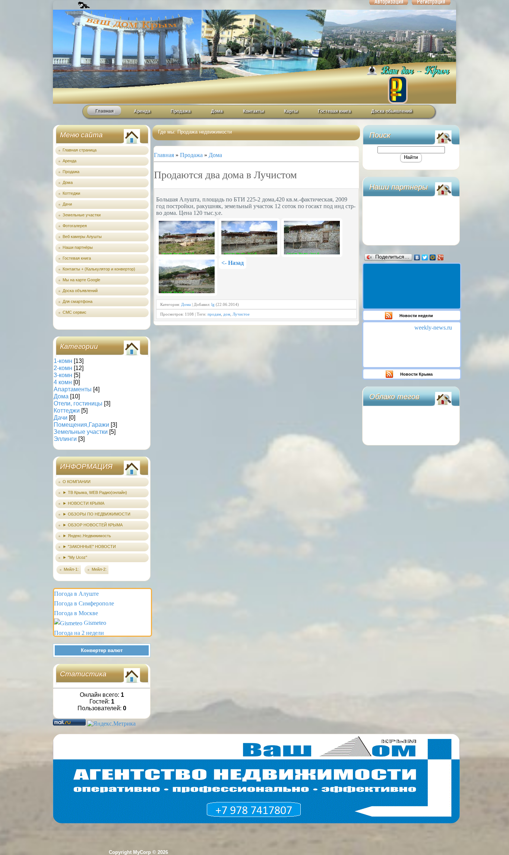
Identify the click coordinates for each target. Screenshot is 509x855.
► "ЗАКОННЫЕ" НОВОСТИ (89, 546)
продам (214, 314)
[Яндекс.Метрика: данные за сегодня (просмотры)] (111, 723)
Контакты (253, 111)
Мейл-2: (99, 569)
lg (213, 304)
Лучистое (241, 314)
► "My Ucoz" (75, 557)
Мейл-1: (71, 569)
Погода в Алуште (76, 594)
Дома (217, 111)
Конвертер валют (102, 650)
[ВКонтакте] (417, 257)
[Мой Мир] (433, 257)
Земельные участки (81, 432)
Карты (291, 111)
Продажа (181, 111)
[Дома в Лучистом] (187, 237)
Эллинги (65, 439)
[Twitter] (425, 257)
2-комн (63, 368)
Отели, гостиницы (78, 403)
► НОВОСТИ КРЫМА (83, 503)
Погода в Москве (76, 613)
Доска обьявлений (391, 111)
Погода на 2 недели (79, 633)
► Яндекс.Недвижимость (87, 535)
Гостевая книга (334, 111)
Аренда (142, 111)
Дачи (60, 417)
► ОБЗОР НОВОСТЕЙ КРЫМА (93, 525)
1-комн (63, 361)
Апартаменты (73, 389)
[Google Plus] (441, 257)
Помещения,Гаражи (81, 425)
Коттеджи (67, 410)
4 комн (63, 382)
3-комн (63, 375)
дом (226, 314)
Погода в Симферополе (84, 603)
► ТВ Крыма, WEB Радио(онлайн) (95, 492)
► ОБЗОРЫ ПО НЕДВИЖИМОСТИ (96, 514)
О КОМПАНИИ (77, 481)
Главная (104, 111)
